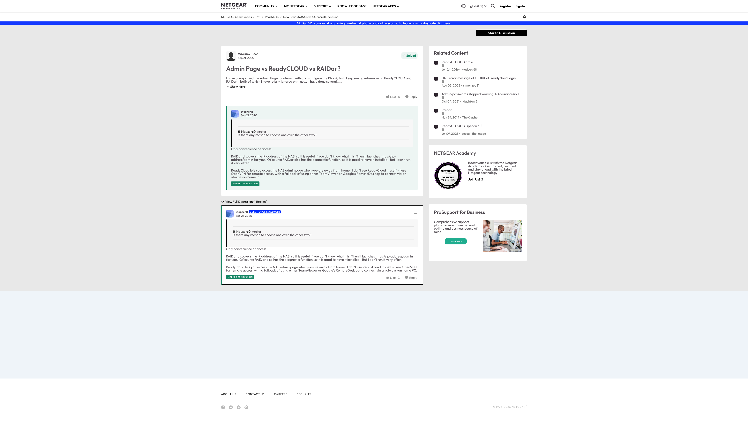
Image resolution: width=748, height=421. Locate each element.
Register (505, 6)
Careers (281, 394)
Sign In (520, 6)
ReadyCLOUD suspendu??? (462, 126)
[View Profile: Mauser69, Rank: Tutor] (231, 56)
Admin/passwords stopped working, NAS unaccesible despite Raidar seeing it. (480, 94)
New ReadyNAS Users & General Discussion (310, 17)
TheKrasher (470, 117)
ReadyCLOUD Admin (457, 62)
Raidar (447, 110)
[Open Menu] (524, 16)
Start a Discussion (501, 33)
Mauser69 (244, 53)
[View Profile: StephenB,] (235, 114)
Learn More (456, 241)
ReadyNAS (272, 17)
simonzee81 (471, 85)
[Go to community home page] (234, 6)
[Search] (493, 6)
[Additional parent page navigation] (258, 16)
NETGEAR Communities (236, 17)
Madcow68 (469, 69)
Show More (238, 86)
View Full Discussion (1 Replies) (246, 201)
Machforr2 (469, 101)
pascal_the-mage (473, 133)
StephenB (247, 111)
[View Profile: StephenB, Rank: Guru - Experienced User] (230, 214)
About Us (228, 394)
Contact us (255, 394)
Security (304, 394)
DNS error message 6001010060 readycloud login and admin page (479, 78)
